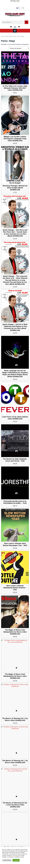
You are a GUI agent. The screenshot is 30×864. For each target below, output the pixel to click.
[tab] (15, 31)
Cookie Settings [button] (7, 860)
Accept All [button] (16, 860)
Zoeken (26, 22)
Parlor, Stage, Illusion (10, 36)
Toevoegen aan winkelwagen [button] (16, 79)
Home (2, 36)
